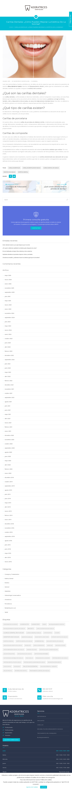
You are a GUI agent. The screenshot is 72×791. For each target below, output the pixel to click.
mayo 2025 (8, 300)
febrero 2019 (8, 515)
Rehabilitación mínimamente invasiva (50, 729)
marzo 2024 (8, 330)
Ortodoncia (8, 599)
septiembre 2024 (10, 317)
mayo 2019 (8, 503)
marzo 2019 (8, 511)
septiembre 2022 (10, 359)
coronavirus (48, 632)
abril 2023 (8, 347)
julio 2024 (7, 321)
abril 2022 (8, 376)
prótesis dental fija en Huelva (12, 662)
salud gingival (8, 670)
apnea (44, 624)
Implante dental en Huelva (55, 641)
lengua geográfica (39, 645)
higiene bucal (39, 641)
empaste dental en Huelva (59, 637)
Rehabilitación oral (10, 608)
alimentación (24, 624)
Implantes (7, 591)
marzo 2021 (8, 423)
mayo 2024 (8, 326)
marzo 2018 (8, 561)
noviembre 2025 (9, 288)
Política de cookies (46, 780)
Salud (6, 612)
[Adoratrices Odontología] (36, 8)
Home (11, 27)
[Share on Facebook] (10, 176)
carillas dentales (14, 167)
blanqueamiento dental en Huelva (14, 628)
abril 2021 (8, 418)
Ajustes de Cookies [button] (32, 787)
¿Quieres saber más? (11, 739)
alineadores (36, 624)
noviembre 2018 (9, 528)
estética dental (23, 172)
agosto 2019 (8, 490)
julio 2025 (7, 296)
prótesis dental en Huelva (60, 658)
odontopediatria (9, 653)
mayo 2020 (8, 460)
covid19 (57, 632)
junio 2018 (8, 549)
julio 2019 (7, 494)
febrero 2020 (8, 469)
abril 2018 (8, 557)
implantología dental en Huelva (13, 645)
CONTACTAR (36, 228)
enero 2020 (8, 473)
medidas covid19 (60, 645)
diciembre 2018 (9, 524)
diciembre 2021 (9, 385)
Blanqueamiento (43, 737)
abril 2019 (8, 507)
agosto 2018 (8, 540)
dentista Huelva (27, 637)
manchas (50, 645)
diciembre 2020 (9, 435)
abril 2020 (8, 465)
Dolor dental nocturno (42, 637)
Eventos (7, 582)
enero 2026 (8, 284)
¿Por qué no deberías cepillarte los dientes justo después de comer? (20, 248)
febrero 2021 (8, 427)
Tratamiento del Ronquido (46, 733)
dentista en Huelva (9, 172)
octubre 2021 (8, 393)
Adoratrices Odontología (21, 81)
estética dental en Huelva (24, 641)
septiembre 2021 (10, 397)
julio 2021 (7, 406)
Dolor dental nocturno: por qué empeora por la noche (16, 245)
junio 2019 (8, 498)
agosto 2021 (8, 401)
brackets (31, 628)
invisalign (28, 645)
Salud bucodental (30, 666)
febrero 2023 (8, 351)
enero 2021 (8, 431)
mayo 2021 (8, 414)
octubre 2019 (8, 481)
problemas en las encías (43, 658)
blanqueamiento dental (56, 624)
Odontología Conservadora (13, 595)
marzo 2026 (8, 279)
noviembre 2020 (9, 439)
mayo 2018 (8, 553)
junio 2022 (8, 368)
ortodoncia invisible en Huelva (13, 658)
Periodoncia (8, 604)
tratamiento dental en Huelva (39, 670)
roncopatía (7, 666)
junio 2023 (8, 343)
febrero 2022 (8, 380)
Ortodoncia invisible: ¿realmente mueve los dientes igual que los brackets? (21, 257)
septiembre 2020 (10, 448)
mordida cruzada (32, 649)
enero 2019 (8, 519)
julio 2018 (7, 545)
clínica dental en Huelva (15, 86)
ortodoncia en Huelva (24, 653)
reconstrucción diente (54, 662)
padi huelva (29, 658)
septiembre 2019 (10, 486)
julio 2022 (7, 364)
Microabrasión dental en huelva (14, 649)
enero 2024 (8, 334)
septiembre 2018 (10, 536)
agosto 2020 (8, 452)
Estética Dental (9, 578)
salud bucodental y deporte (48, 666)
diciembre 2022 (9, 355)
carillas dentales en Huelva (31, 167)
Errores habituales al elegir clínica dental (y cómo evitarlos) (17, 251)
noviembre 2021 (9, 389)
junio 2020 (8, 456)
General (35, 81)
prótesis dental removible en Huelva (34, 662)
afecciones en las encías (10, 624)
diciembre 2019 (9, 477)
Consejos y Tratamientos (12, 574)
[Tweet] (14, 176)
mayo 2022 (8, 372)
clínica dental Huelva (34, 632)
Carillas (40, 724)
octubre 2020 (8, 444)
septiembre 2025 (10, 292)
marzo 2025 (8, 305)
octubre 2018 (8, 532)
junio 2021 (8, 410)
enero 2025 (8, 309)
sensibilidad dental (21, 670)
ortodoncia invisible (41, 653)
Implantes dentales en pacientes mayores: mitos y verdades (17, 254)
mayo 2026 (8, 275)
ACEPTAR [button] (43, 787)
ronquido (17, 666)
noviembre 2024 (9, 313)
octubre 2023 (8, 338)
